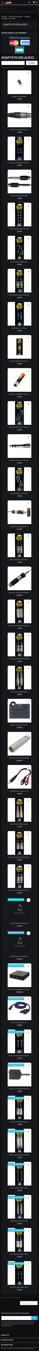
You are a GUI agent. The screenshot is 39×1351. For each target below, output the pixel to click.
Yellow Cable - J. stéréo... (19, 328)
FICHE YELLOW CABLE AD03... (19, 196)
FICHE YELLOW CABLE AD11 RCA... (19, 163)
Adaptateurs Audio (15, 24)
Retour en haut (29, 1303)
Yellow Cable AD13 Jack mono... (19, 559)
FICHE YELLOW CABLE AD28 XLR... (19, 1155)
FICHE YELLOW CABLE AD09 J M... (19, 427)
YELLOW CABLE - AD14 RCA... (19, 493)
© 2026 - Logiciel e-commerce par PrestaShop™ (17, 1348)
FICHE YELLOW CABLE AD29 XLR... (19, 626)
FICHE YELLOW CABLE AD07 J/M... (19, 1089)
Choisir (13, 63)
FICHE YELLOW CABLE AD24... (19, 824)
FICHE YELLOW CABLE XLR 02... (19, 130)
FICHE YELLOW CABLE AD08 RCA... (19, 1056)
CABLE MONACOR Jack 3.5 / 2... (19, 791)
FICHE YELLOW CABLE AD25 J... (19, 1122)
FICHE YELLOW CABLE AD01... (19, 1221)
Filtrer (32, 63)
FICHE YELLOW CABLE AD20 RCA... (19, 890)
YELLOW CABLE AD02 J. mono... (19, 361)
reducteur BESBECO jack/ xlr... (19, 394)
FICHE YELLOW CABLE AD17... (19, 262)
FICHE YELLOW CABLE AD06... (19, 1287)
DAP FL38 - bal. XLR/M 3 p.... (19, 1022)
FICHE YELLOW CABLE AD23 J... (19, 692)
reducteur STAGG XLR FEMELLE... (19, 593)
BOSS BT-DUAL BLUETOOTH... (19, 725)
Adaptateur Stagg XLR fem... (19, 526)
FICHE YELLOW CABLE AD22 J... (19, 1188)
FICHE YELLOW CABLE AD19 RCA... (19, 659)
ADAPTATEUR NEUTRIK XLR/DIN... (19, 758)
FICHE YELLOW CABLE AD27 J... (19, 1254)
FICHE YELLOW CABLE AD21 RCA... (19, 857)
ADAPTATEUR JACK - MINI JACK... (19, 460)
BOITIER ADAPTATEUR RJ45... (19, 923)
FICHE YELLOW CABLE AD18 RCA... (19, 295)
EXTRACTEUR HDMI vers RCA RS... (19, 989)
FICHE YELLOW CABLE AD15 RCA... (19, 229)
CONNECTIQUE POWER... (19, 96)
